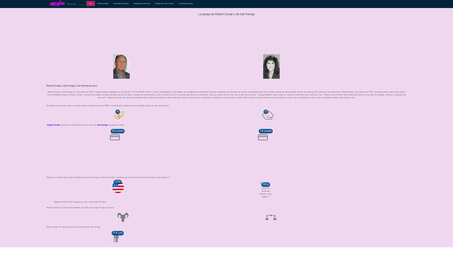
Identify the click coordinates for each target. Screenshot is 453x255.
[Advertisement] (226, 33)
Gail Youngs (102, 125)
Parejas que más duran (142, 3)
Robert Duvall (53, 125)
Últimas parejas (102, 3)
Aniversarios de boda (121, 3)
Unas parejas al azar (185, 3)
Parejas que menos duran (164, 3)
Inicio (90, 3)
